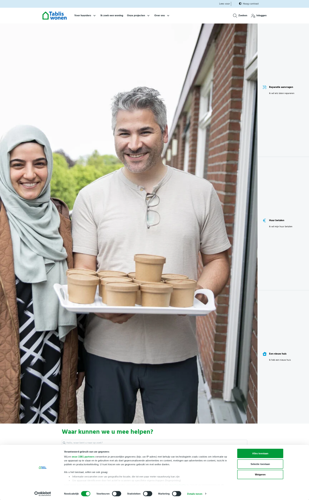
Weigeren (260, 474)
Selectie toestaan (260, 464)
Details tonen (194, 493)
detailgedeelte (177, 484)
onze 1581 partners (83, 456)
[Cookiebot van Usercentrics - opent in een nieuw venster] (43, 493)
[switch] (116, 493)
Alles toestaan (260, 453)
